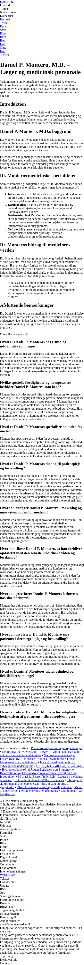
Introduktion (7, 776)
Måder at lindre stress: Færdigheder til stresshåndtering (41, 788)
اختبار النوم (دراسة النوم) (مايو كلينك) (60, 766)
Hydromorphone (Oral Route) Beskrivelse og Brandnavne (38, 769)
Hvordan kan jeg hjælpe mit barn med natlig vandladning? (40, 753)
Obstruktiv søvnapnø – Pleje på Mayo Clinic (44, 787)
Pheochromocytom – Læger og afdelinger (56, 748)
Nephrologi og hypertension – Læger (25, 751)
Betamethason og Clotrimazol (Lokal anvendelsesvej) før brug (38, 773)
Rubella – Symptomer (50, 758)
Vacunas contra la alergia (59, 755)
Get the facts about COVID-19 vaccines (39, 780)
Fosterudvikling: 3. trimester (17, 758)
